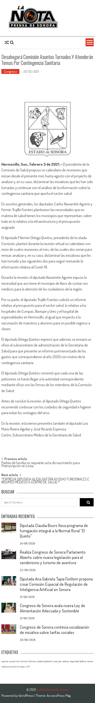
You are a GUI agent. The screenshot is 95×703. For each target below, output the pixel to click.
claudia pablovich (45, 661)
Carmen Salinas (28, 661)
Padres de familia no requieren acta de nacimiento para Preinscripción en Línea (40, 464)
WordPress (26, 695)
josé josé (58, 661)
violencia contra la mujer (13, 666)
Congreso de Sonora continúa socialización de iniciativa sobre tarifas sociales (54, 630)
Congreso (10, 71)
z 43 (28, 666)
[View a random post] (7, 42)
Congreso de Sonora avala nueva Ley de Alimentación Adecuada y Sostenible (52, 608)
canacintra (14, 661)
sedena (65, 661)
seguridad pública (78, 661)
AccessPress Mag (59, 695)
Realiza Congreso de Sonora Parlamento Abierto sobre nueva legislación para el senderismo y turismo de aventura (53, 557)
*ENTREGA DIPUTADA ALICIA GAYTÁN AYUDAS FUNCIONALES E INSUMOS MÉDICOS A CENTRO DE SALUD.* (45, 481)
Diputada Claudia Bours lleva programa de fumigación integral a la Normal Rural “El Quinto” (54, 530)
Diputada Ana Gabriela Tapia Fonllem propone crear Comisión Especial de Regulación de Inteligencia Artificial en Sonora (56, 584)
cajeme (5, 661)
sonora (90, 661)
